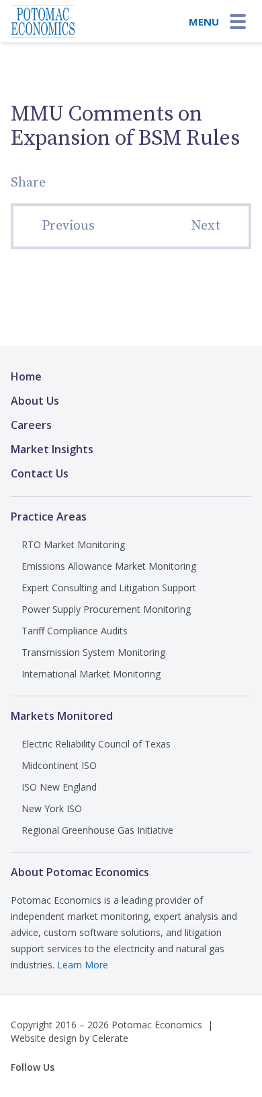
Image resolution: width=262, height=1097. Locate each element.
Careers (31, 425)
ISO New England (59, 786)
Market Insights (52, 449)
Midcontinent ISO (59, 765)
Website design (44, 1038)
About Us (35, 400)
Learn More (82, 964)
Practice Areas (49, 516)
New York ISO (51, 808)
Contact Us (40, 473)
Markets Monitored (62, 715)
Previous (68, 226)
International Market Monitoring (91, 673)
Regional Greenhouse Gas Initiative (97, 830)
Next (205, 226)
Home (26, 376)
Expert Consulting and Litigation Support (108, 587)
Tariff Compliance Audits (74, 630)
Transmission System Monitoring (93, 652)
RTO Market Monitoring (73, 544)
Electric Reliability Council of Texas (96, 743)
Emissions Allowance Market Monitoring (108, 566)
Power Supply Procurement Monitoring (106, 609)
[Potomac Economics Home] (43, 17)
